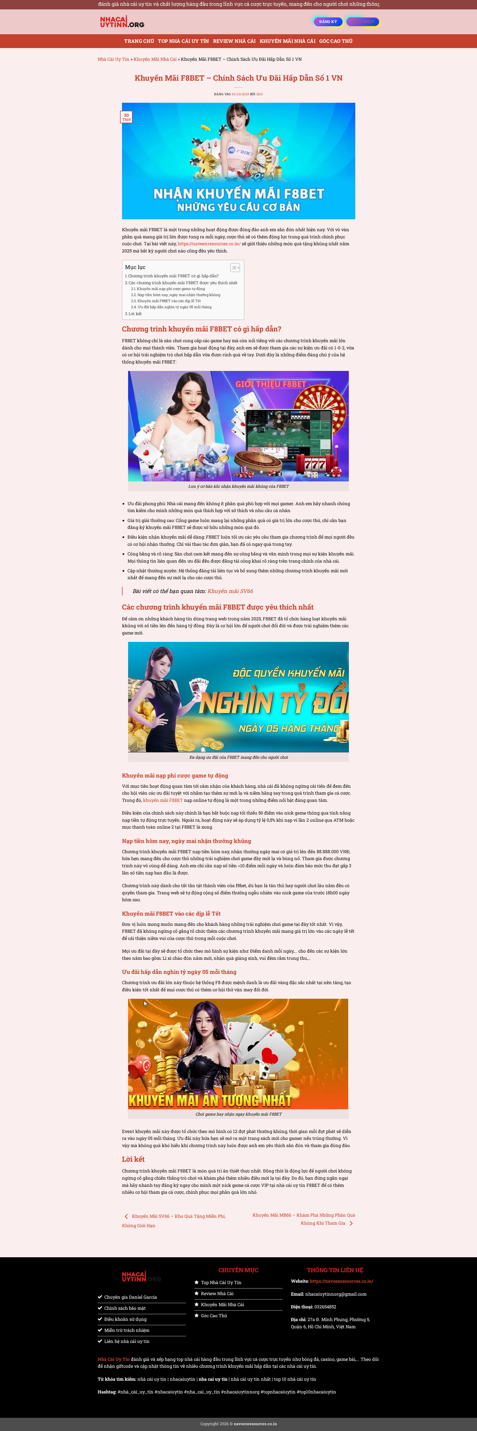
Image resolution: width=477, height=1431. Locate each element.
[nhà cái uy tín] (125, 21)
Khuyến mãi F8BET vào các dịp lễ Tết (169, 300)
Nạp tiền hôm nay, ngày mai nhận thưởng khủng (178, 294)
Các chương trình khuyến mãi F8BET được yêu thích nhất (184, 282)
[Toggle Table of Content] (232, 267)
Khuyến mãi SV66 (230, 590)
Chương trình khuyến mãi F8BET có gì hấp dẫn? (173, 275)
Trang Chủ (139, 41)
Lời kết (135, 313)
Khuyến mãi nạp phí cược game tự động (171, 288)
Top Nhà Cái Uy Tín (183, 41)
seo (259, 94)
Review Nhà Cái (234, 41)
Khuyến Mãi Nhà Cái (288, 41)
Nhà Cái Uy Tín (113, 59)
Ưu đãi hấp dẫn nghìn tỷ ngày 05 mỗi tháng (174, 306)
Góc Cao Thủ (336, 41)
